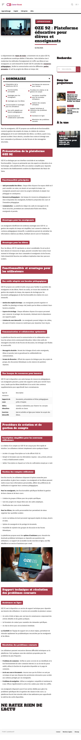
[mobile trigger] (3, 4)
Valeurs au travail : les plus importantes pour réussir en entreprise (68, 140)
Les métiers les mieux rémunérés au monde (73, 111)
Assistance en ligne (38, 116)
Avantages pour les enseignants (14, 96)
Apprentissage (43, 22)
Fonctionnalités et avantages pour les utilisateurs (15, 105)
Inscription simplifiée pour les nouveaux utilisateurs (39, 97)
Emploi (62, 133)
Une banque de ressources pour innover (40, 85)
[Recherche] (72, 4)
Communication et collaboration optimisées (16, 117)
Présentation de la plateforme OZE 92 (12, 85)
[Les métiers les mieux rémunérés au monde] (61, 110)
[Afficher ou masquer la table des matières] (38, 79)
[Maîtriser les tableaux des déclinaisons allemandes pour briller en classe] (61, 97)
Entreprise (70, 105)
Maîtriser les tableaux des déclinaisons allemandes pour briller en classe (74, 98)
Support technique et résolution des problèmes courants (38, 110)
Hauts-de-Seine (20, 56)
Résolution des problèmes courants (40, 120)
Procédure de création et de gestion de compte (39, 91)
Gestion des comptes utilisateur (39, 104)
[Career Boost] (14, 4)
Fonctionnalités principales (13, 91)
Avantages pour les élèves (16, 101)
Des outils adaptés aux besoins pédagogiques (15, 111)
